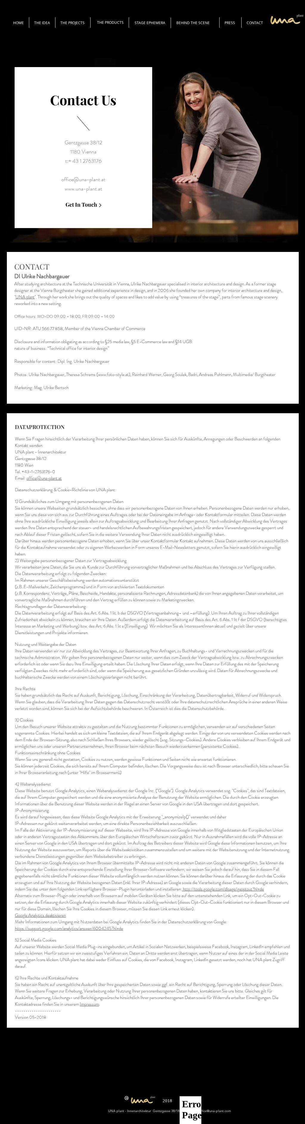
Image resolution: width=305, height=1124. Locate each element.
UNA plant (25, 297)
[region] (152, 150)
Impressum (89, 1004)
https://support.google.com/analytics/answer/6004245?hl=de (69, 928)
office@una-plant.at (83, 179)
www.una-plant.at (83, 189)
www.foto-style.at (113, 374)
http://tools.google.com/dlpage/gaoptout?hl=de (223, 889)
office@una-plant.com (215, 1111)
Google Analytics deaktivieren (40, 915)
